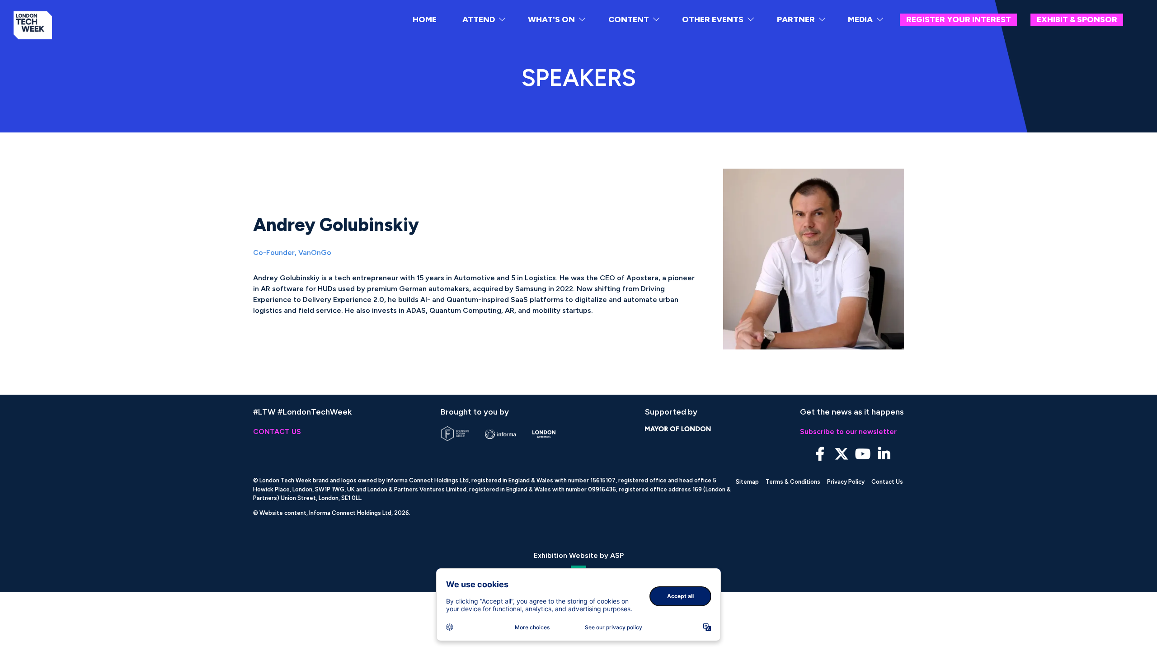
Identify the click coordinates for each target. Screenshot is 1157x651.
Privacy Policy (846, 481)
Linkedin (884, 454)
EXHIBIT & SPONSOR (1077, 19)
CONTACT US (277, 431)
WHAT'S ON (551, 19)
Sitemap (747, 481)
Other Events (712, 19)
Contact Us (887, 481)
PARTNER (796, 19)
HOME (425, 19)
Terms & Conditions (793, 481)
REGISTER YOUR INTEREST (958, 19)
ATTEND (478, 19)
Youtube (862, 454)
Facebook (820, 454)
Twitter (841, 454)
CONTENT (628, 19)
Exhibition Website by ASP (579, 555)
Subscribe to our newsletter (848, 431)
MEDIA (860, 19)
